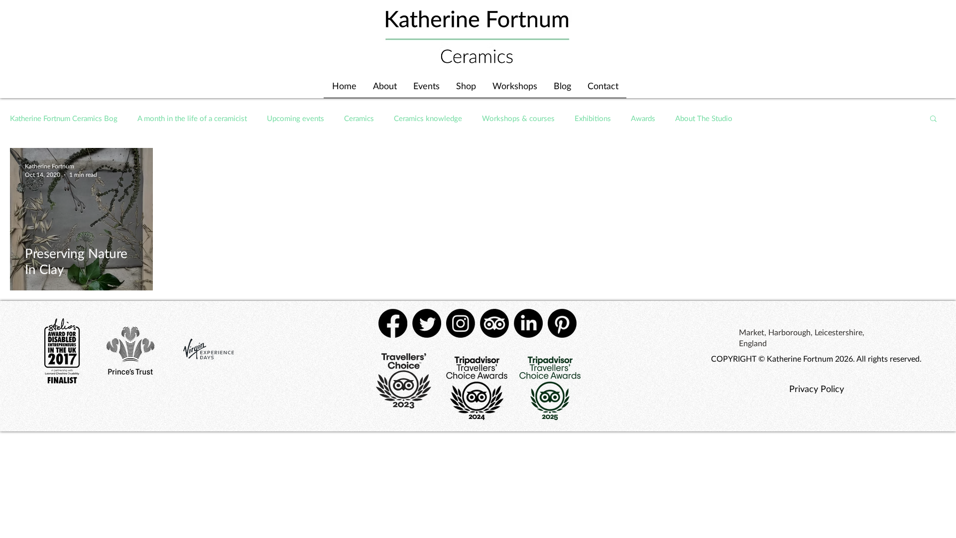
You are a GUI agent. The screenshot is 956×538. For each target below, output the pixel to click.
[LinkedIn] (528, 323)
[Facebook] (392, 323)
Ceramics (359, 118)
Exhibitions (593, 118)
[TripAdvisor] (494, 323)
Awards (643, 118)
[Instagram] (460, 323)
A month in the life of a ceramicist (192, 118)
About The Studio (703, 118)
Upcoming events (295, 118)
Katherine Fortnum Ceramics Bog (64, 118)
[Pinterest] (562, 323)
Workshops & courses (518, 118)
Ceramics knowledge (428, 118)
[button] (933, 119)
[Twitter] (426, 323)
